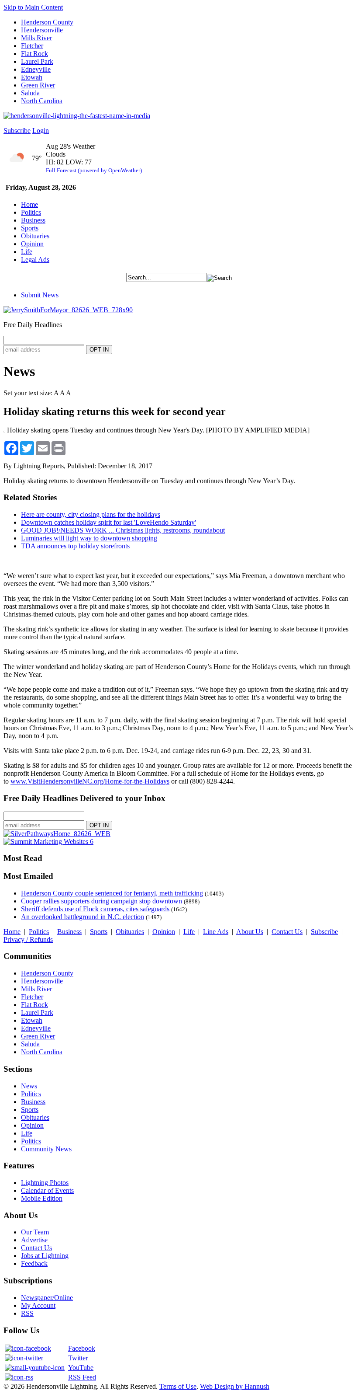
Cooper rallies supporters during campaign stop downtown (101, 901)
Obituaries (35, 236)
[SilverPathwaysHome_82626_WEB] (56, 833)
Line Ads (215, 931)
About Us (249, 931)
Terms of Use (177, 1386)
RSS (27, 1313)
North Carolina (41, 101)
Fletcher (32, 45)
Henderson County (47, 22)
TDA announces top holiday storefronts (75, 546)
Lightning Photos (45, 1182)
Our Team (35, 1232)
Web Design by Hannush (234, 1386)
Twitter (78, 1358)
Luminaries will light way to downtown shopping (89, 538)
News (29, 1086)
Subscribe (17, 130)
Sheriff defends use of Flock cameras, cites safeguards (95, 909)
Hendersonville (42, 30)
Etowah (31, 77)
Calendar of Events (47, 1190)
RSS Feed (82, 1377)
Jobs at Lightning (45, 1255)
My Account (38, 1305)
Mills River (36, 38)
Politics (31, 212)
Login (40, 130)
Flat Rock (34, 53)
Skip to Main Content (33, 7)
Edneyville (36, 69)
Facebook (81, 1348)
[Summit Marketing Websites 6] (48, 841)
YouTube (80, 1367)
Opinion (32, 243)
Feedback (34, 1263)
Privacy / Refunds (28, 939)
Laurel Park (37, 61)
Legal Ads (35, 259)
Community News (46, 1149)
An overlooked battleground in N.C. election (82, 916)
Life (26, 251)
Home (29, 204)
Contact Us (287, 931)
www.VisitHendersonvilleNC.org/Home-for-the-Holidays (89, 781)
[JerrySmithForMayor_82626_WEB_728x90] (68, 310)
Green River (38, 85)
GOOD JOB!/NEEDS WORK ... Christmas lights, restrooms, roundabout (123, 530)
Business (33, 220)
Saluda (30, 93)
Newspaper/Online (47, 1297)
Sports (29, 228)
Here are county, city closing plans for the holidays (90, 514)
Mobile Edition (41, 1198)
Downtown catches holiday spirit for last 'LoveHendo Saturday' (108, 522)
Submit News (40, 295)
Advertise (34, 1240)
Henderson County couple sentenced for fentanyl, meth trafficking (112, 893)
